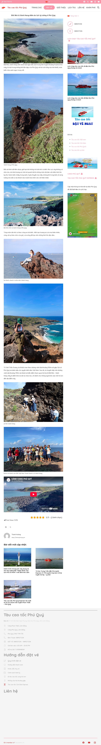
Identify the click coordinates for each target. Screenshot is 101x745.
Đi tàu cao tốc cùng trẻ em (17, 677)
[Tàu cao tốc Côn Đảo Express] (6, 685)
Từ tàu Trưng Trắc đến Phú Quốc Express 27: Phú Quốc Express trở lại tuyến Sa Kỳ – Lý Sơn (49, 573)
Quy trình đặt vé (14, 661)
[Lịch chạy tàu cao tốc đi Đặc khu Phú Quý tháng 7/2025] (82, 84)
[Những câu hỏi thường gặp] (6, 681)
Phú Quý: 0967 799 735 (15, 634)
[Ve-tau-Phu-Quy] (3, 7)
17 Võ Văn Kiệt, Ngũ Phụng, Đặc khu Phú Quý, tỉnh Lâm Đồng (29, 621)
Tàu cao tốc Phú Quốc (78, 147)
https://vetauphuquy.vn (18, 537)
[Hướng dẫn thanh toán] (6, 665)
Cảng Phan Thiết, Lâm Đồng (17, 626)
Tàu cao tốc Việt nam (78, 139)
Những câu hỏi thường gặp (17, 681)
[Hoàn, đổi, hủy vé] (6, 669)
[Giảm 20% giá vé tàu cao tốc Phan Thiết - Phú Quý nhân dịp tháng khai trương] (82, 163)
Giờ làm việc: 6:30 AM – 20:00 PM (19, 646)
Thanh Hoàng (16, 534)
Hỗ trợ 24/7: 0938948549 (16, 649)
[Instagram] (95, 2)
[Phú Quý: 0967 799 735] (6, 634)
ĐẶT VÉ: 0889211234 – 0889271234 (19, 642)
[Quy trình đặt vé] (6, 661)
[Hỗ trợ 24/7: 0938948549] (6, 650)
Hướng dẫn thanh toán (15, 665)
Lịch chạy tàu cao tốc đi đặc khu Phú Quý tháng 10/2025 (81, 67)
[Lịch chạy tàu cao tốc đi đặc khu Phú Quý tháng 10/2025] (82, 54)
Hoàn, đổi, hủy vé (13, 669)
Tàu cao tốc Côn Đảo (78, 143)
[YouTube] (92, 2)
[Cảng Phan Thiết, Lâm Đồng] (6, 626)
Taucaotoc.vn (19, 743)
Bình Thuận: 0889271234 (16, 638)
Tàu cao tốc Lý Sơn (77, 150)
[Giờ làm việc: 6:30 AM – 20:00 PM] (6, 646)
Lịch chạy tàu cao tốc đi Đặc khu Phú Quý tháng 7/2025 (81, 99)
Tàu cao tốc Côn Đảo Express (18, 684)
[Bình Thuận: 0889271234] (6, 638)
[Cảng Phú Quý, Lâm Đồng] (6, 630)
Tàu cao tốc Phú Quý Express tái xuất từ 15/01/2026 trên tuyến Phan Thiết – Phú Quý (17, 602)
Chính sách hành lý (14, 673)
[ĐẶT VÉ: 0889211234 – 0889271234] (6, 642)
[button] (47, 1)
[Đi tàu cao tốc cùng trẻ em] (6, 677)
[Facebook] (84, 2)
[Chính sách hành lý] (6, 673)
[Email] (99, 2)
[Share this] (6, 527)
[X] (88, 2)
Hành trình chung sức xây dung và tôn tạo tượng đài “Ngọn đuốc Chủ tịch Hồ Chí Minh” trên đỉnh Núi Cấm (16, 570)
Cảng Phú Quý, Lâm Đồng (16, 630)
